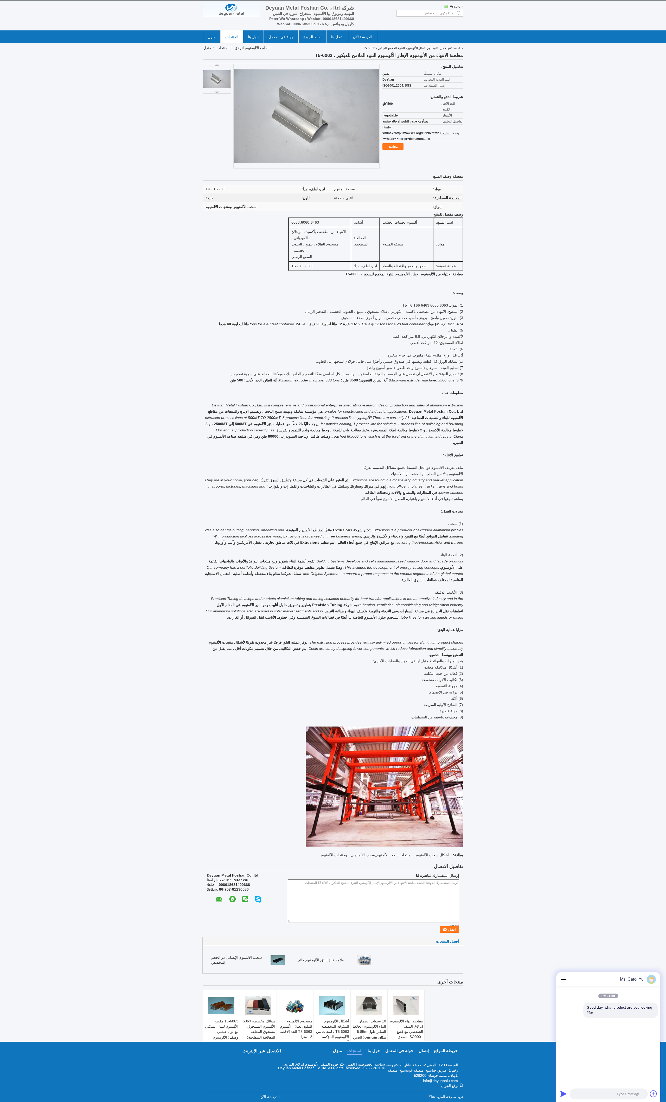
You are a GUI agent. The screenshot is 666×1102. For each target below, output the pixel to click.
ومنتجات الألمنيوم (334, 855)
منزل (212, 37)
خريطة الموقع (446, 1050)
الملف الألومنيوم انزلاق (252, 48)
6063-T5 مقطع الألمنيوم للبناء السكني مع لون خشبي (221, 1026)
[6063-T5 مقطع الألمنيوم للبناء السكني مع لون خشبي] (221, 1006)
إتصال (424, 1050)
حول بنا (253, 37)
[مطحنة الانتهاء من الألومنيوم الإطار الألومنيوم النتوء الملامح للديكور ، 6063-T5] (217, 79)
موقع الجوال (450, 1086)
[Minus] (563, 979)
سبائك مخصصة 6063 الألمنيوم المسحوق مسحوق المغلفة (259, 1026)
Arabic (455, 6)
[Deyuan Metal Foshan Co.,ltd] (231, 9)
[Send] (563, 1093)
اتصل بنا (337, 37)
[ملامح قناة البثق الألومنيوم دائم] (364, 960)
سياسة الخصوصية (371, 1064)
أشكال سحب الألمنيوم (432, 855)
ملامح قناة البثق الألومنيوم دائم (321, 960)
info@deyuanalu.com (440, 1081)
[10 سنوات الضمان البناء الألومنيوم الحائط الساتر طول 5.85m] (369, 1006)
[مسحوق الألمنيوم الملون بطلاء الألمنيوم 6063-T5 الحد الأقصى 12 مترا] (295, 1006)
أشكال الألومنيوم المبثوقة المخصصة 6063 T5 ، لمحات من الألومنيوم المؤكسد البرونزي (332, 1031)
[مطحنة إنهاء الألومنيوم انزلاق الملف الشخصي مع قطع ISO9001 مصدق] (406, 1006)
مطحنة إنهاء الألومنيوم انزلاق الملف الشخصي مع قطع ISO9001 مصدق (406, 1029)
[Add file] (653, 1093)
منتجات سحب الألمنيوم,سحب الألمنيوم (381, 855)
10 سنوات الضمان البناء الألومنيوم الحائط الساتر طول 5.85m (369, 1026)
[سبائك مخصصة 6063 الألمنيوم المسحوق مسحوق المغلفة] (258, 1006)
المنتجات (231, 37)
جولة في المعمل (281, 37)
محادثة (393, 146)
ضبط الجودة (312, 37)
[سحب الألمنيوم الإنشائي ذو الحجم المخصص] (278, 960)
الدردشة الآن (362, 37)
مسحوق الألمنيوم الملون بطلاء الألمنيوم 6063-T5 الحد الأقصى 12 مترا (295, 1029)
